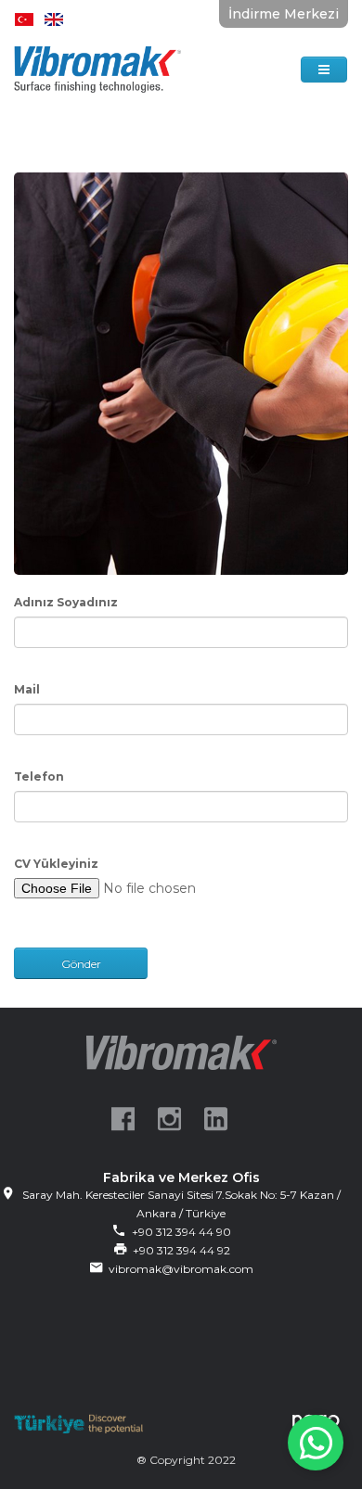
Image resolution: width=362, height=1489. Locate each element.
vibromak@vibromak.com (181, 1269)
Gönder (81, 964)
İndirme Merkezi (283, 14)
